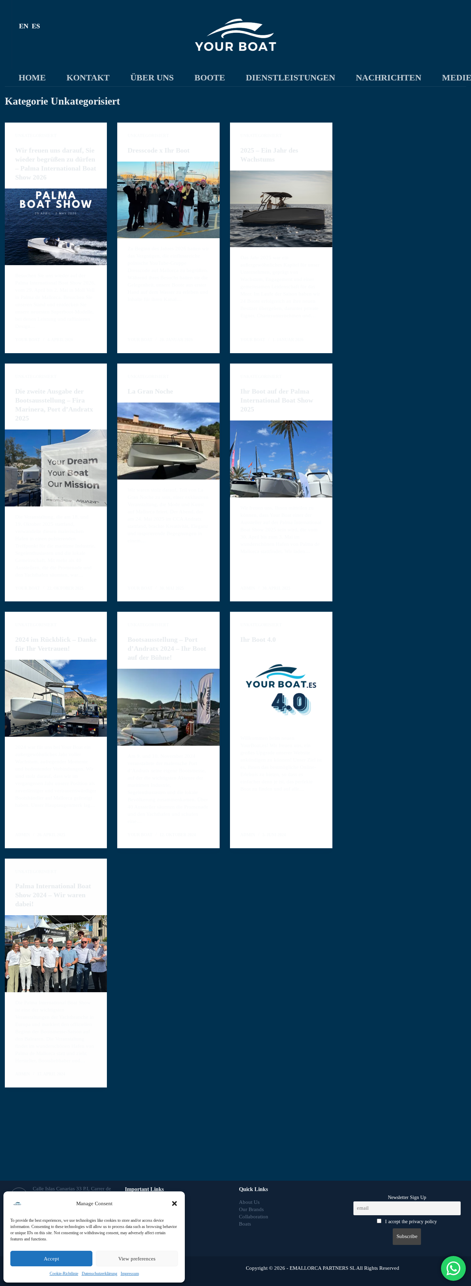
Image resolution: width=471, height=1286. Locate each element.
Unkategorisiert (36, 135)
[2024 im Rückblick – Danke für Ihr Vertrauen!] (56, 698)
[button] (174, 1203)
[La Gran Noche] (168, 441)
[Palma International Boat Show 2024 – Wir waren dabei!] (56, 953)
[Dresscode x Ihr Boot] (168, 200)
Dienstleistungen (290, 77)
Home (32, 77)
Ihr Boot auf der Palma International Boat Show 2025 (276, 400)
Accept (51, 1258)
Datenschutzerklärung (99, 1273)
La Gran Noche (150, 391)
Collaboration (254, 1216)
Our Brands (251, 1209)
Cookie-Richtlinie (64, 1273)
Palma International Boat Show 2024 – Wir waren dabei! (53, 895)
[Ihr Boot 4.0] (281, 689)
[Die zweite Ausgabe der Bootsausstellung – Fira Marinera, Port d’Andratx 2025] (56, 467)
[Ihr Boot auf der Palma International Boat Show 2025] (281, 458)
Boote (209, 77)
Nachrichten (388, 77)
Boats (245, 1224)
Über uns (152, 77)
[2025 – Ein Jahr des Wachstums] (281, 209)
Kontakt (88, 77)
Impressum (130, 1273)
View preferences (137, 1258)
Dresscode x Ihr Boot (159, 150)
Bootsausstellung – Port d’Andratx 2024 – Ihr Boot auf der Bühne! (167, 648)
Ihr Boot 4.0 (258, 639)
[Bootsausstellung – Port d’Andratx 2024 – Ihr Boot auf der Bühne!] (168, 707)
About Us (249, 1202)
